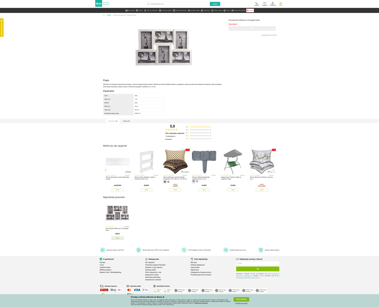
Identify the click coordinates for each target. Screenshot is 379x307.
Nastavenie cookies (152, 275)
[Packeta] (104, 290)
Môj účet (194, 262)
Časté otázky (195, 267)
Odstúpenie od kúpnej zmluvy (201, 272)
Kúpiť (252, 28)
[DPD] (120, 290)
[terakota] (197, 181)
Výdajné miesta (105, 267)
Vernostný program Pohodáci (155, 265)
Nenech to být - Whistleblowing (110, 272)
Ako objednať (149, 262)
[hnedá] (164, 181)
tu (173, 304)
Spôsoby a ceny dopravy (153, 267)
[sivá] (168, 181)
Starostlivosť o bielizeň (153, 279)
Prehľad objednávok (198, 265)
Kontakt (102, 262)
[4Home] (104, 15)
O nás (102, 265)
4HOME (109, 15)
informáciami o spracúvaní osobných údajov (247, 277)
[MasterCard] (129, 290)
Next (273, 170)
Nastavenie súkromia (201, 303)
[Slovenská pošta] (113, 290)
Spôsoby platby (150, 270)
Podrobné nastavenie (241, 303)
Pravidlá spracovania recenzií (201, 275)
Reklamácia (195, 270)
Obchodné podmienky (152, 277)
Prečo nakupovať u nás (153, 272)
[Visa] (137, 290)
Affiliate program (105, 270)
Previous (105, 170)
